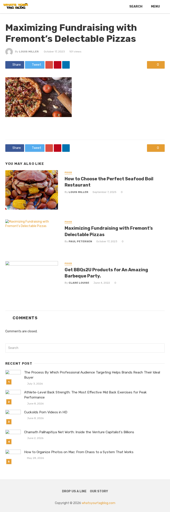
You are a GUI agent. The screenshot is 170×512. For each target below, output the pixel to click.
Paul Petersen (80, 241)
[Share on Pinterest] (57, 65)
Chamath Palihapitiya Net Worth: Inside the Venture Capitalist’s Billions (79, 432)
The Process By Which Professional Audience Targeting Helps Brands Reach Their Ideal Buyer (92, 374)
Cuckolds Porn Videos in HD (45, 412)
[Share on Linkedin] (66, 65)
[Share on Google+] (49, 65)
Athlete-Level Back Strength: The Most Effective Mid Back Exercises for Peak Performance (85, 394)
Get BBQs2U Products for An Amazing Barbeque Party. (106, 273)
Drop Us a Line (74, 491)
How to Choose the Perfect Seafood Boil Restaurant (109, 182)
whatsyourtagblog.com (98, 503)
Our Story (99, 491)
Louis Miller (29, 51)
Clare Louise (79, 282)
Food (68, 172)
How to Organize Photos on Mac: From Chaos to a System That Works (78, 452)
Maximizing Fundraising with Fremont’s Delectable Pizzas (109, 231)
